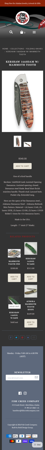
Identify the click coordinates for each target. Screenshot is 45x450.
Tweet (16, 337)
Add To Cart (14, 277)
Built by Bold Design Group (22, 427)
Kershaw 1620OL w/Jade (31, 261)
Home (5, 48)
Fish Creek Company (29, 424)
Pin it (22, 337)
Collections (17, 48)
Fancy (28, 337)
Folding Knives (34, 48)
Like (11, 337)
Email (33, 337)
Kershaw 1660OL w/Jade (14, 315)
